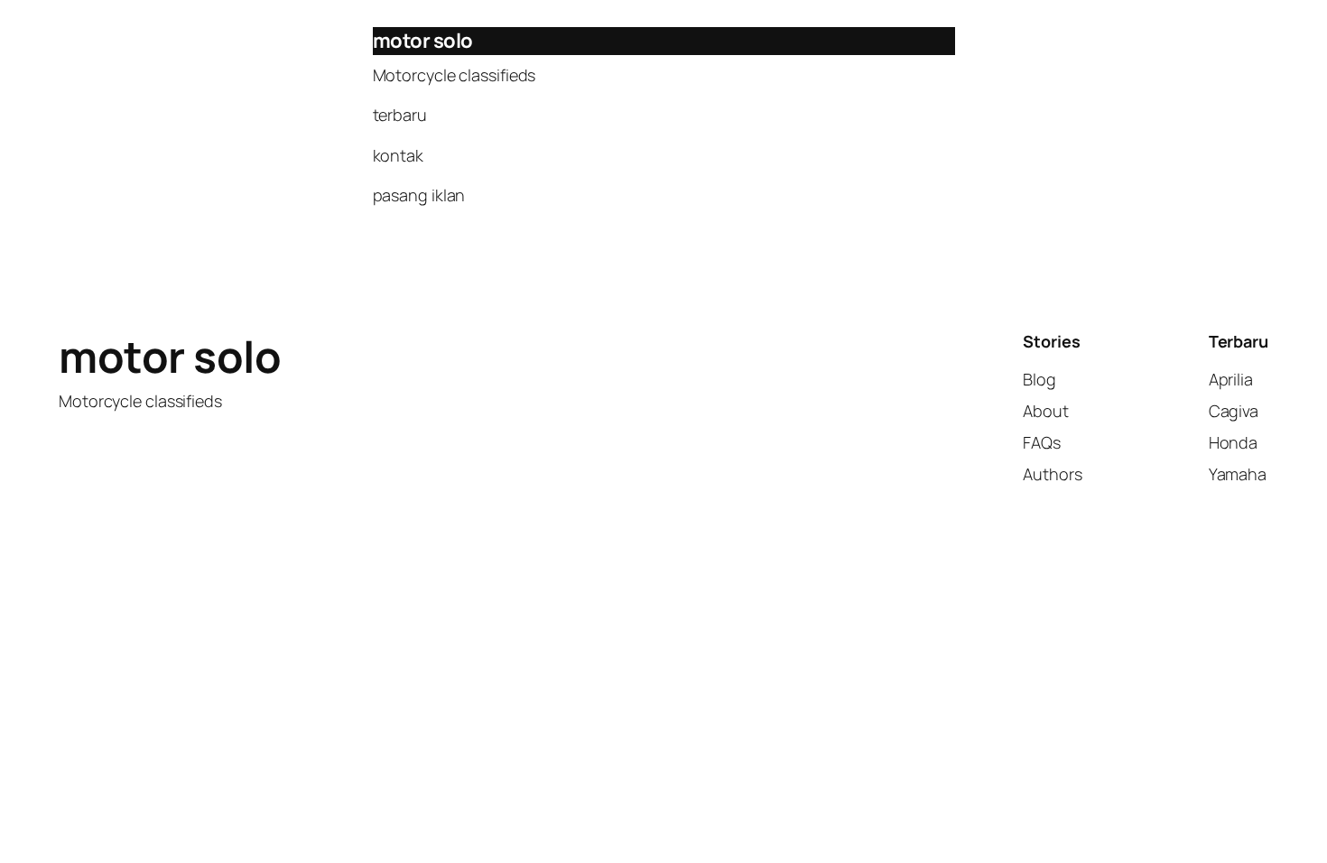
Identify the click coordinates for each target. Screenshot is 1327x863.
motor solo (423, 40)
